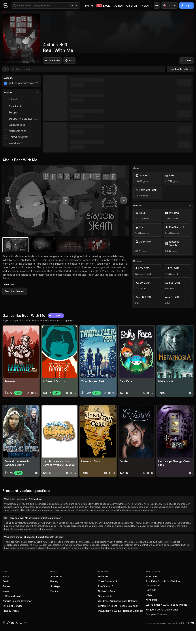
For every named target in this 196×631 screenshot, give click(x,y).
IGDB (184, 623)
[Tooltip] (37, 83)
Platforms (138, 205)
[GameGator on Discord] (157, 5)
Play (71, 60)
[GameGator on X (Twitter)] (16, 622)
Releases (138, 261)
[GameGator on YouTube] (12, 622)
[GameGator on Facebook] (8, 622)
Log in (188, 5)
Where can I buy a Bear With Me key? (23, 499)
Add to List (54, 60)
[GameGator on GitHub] (25, 622)
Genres (137, 168)
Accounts (8, 78)
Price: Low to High (178, 69)
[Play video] (66, 200)
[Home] (5, 5)
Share (188, 60)
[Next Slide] (124, 200)
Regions (8, 92)
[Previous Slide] (8, 200)
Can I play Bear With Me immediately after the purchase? (32, 518)
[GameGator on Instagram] (4, 622)
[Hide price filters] (5, 69)
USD (170, 5)
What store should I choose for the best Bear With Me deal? (34, 537)
